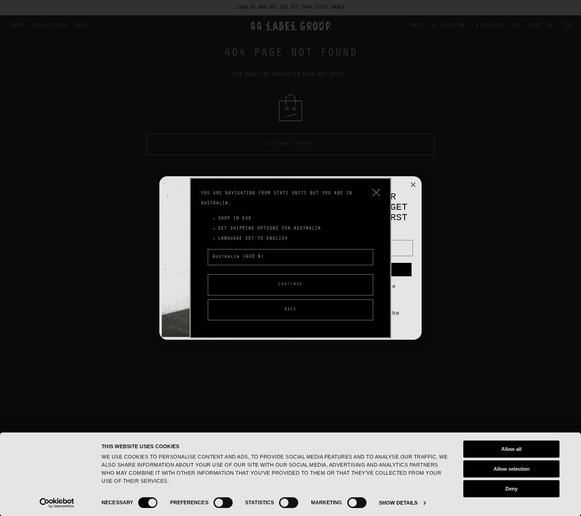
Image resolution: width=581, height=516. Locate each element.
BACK (290, 310)
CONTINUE (290, 284)
